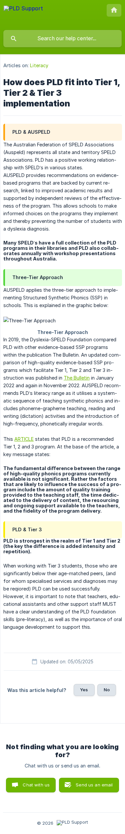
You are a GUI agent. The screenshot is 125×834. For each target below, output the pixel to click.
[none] (23, 15)
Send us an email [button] (94, 784)
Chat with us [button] (36, 784)
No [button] (107, 689)
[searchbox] (62, 38)
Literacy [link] (39, 65)
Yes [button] (84, 689)
